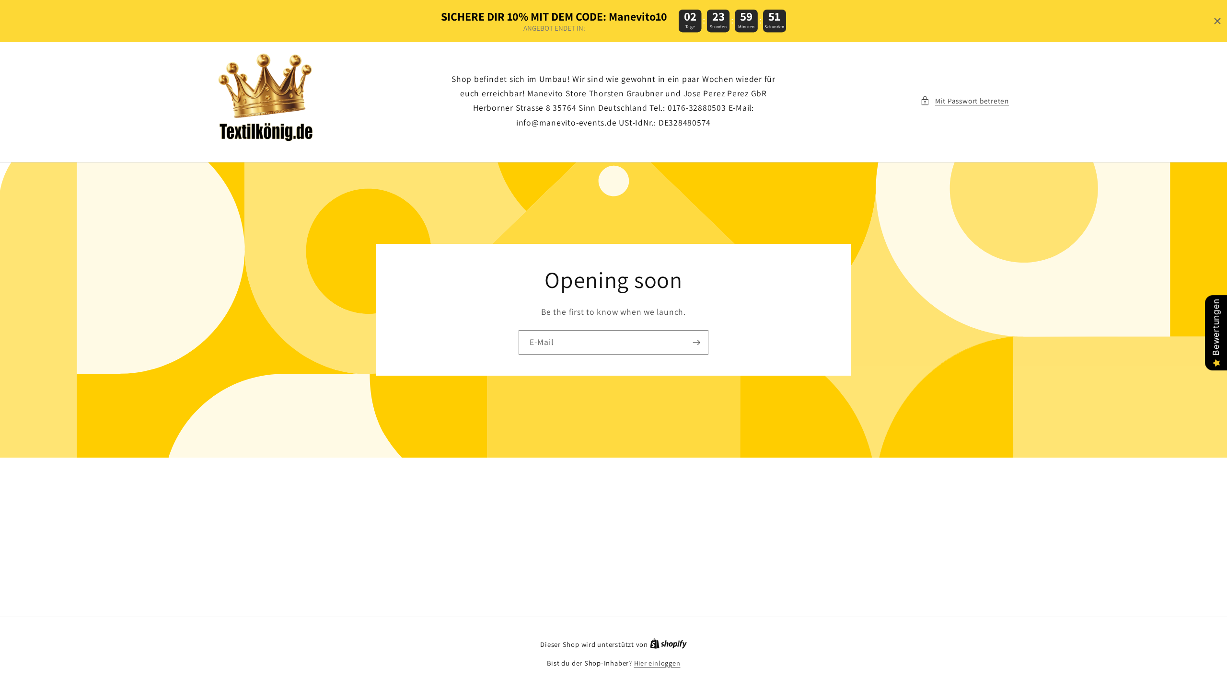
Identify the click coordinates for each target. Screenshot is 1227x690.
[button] (964, 100)
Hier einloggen (657, 662)
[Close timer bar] (1217, 21)
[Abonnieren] (696, 342)
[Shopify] (668, 644)
